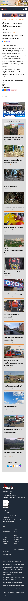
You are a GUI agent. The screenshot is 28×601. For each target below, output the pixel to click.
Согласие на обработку (9, 516)
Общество (16, 541)
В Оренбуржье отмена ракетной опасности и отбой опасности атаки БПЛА (12, 407)
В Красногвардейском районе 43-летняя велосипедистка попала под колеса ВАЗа (14, 206)
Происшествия (18, 537)
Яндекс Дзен (6, 87)
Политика (16, 539)
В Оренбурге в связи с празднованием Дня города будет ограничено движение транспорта (13, 250)
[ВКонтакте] (3, 41)
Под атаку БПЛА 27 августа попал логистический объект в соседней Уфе (13, 293)
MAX (3, 84)
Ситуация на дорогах (17, 534)
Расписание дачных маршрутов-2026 (7, 553)
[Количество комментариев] (14, 141)
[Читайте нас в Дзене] (17, 466)
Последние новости (12, 121)
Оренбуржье (6, 548)
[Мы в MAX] (20, 466)
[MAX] (9, 41)
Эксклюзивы (6, 531)
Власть (4, 539)
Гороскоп (5, 534)
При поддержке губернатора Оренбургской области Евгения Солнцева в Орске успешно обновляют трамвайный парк (13, 363)
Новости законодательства (19, 548)
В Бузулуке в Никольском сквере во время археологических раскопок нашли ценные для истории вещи (14, 184)
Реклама (5, 537)
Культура (5, 543)
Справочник (17, 529)
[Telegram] (7, 41)
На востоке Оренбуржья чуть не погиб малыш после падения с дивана (13, 228)
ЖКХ (4, 546)
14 (13, 434)
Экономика (6, 541)
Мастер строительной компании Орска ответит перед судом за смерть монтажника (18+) (13, 339)
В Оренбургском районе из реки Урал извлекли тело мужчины (13, 453)
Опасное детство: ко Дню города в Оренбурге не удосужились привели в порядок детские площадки (13, 160)
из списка (5, 595)
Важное (16, 531)
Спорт (15, 543)
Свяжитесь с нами (8, 491)
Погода (16, 546)
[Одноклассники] (5, 41)
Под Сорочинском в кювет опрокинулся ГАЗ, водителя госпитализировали (14, 385)
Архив (4, 529)
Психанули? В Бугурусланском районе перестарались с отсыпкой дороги (13, 138)
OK (3, 85)
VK (3, 82)
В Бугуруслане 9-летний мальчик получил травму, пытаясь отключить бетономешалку (13, 316)
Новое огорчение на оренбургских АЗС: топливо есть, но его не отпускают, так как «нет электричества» (13, 430)
